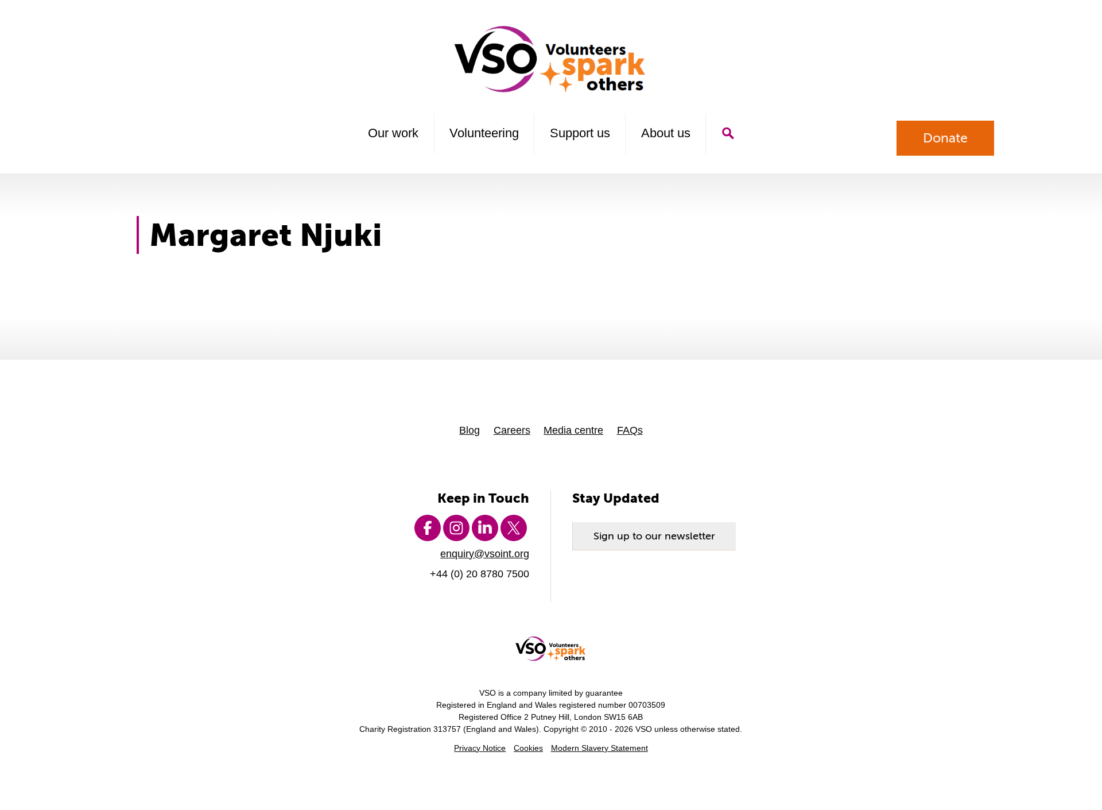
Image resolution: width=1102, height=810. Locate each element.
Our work (393, 133)
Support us (580, 133)
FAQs (630, 430)
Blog (469, 430)
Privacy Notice (480, 748)
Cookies (528, 748)
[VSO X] (513, 528)
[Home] (551, 59)
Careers (512, 430)
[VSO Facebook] (427, 528)
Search (727, 133)
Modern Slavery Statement (599, 748)
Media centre (573, 430)
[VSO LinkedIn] (485, 528)
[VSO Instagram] (456, 528)
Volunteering (484, 133)
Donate (945, 137)
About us (665, 133)
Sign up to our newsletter (654, 536)
